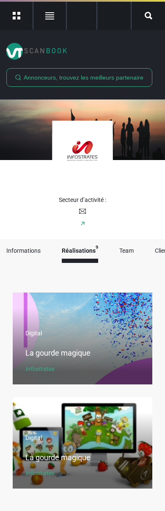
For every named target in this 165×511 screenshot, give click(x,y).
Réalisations (80, 251)
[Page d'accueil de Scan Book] (82, 51)
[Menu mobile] (16, 16)
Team (126, 251)
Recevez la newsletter (114, 16)
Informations (23, 251)
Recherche (148, 16)
